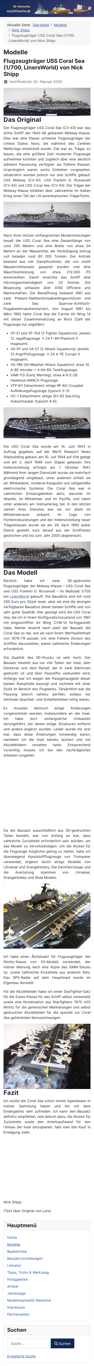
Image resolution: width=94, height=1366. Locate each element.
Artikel (12, 1286)
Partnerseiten (18, 1314)
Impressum (16, 1307)
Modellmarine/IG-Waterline (29, 1300)
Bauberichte (17, 1251)
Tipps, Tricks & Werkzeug (28, 1272)
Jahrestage (16, 1293)
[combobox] (29, 1343)
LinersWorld (19, 596)
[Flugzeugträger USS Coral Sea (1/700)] (47, 101)
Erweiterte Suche (21, 1356)
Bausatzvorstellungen (25, 1258)
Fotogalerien (17, 1279)
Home (12, 1237)
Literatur (14, 1265)
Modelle (13, 1244)
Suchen (65, 1343)
